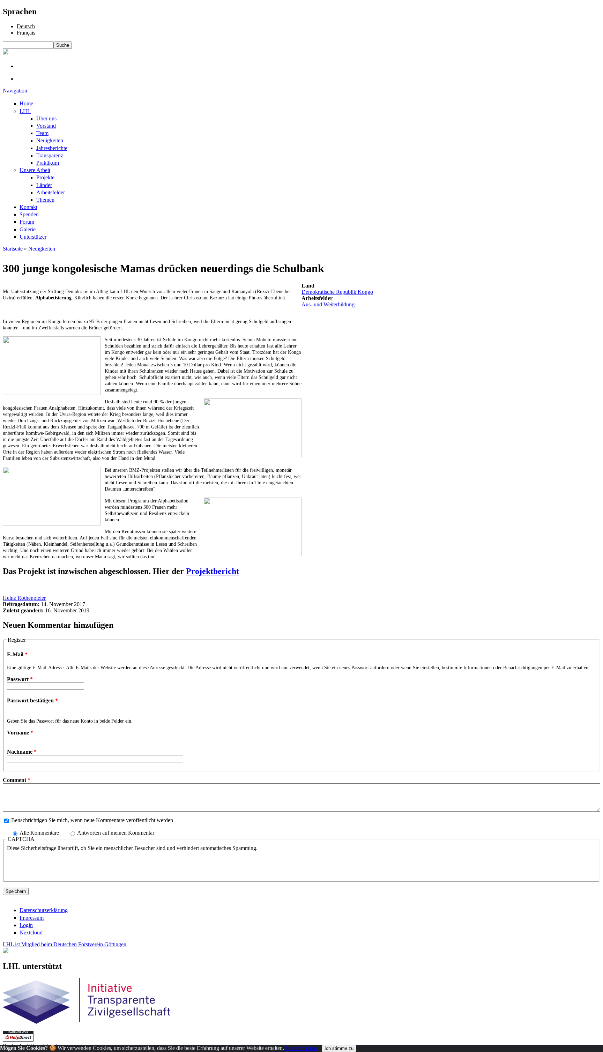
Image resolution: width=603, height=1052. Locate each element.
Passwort (20, 679)
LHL (25, 111)
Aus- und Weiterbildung (328, 304)
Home (26, 103)
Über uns (46, 118)
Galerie (28, 229)
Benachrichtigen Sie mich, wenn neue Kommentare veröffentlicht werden (92, 820)
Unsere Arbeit (35, 170)
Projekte (45, 177)
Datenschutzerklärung (44, 910)
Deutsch (26, 26)
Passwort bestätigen (32, 700)
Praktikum (47, 163)
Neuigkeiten (49, 140)
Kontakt (28, 207)
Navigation (15, 91)
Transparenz (49, 155)
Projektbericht (212, 571)
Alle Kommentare (40, 833)
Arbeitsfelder (50, 192)
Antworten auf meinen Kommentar (115, 833)
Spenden (29, 214)
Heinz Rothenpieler (24, 598)
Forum (27, 222)
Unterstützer (33, 237)
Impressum (32, 918)
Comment (16, 780)
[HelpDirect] (18, 1040)
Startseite (13, 249)
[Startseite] (5, 52)
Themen (45, 200)
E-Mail (17, 654)
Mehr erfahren (300, 1048)
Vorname (20, 733)
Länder (44, 185)
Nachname (22, 752)
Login (26, 925)
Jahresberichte (51, 148)
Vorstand (46, 126)
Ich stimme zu (339, 1048)
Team (42, 133)
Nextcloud (31, 932)
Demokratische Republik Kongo (337, 292)
